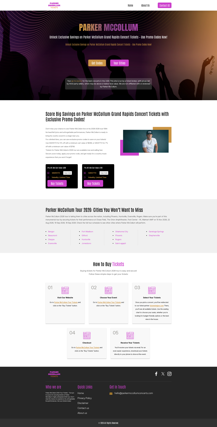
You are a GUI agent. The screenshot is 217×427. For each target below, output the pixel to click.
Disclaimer (83, 403)
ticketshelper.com (157, 306)
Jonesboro (86, 243)
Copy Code (67, 173)
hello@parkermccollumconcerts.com (134, 393)
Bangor (51, 231)
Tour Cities (119, 63)
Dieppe (51, 239)
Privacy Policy (85, 398)
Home (130, 5)
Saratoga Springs (156, 231)
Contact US (165, 5)
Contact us (83, 408)
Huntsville (86, 239)
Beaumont (52, 235)
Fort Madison (87, 231)
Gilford (84, 235)
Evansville (52, 243)
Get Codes (97, 63)
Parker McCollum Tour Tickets (66, 302)
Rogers (118, 239)
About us (82, 413)
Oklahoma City (121, 231)
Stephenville (154, 235)
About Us (145, 5)
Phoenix (118, 235)
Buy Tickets (57, 183)
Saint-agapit (120, 243)
